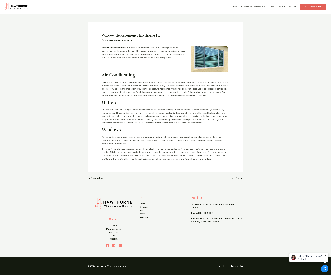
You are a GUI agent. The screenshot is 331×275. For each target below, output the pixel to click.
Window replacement (112, 47)
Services (245, 6)
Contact (292, 6)
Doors (271, 6)
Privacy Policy (222, 266)
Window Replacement (113, 40)
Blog (142, 210)
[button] (250, 7)
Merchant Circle (113, 229)
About (282, 6)
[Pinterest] (120, 245)
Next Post (237, 178)
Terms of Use (237, 266)
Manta (114, 225)
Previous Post (96, 178)
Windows (258, 6)
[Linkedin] (113, 245)
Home (236, 6)
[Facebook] (107, 245)
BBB (114, 235)
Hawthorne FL (108, 82)
